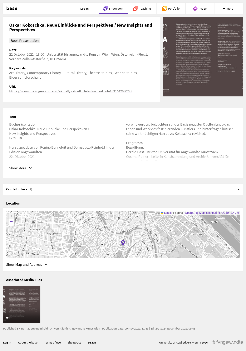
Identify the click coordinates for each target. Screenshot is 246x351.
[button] (123, 243)
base (11, 8)
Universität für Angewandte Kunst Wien (75, 328)
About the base (27, 342)
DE (89, 342)
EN (94, 342)
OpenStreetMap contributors (202, 213)
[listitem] (21, 304)
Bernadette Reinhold (34, 328)
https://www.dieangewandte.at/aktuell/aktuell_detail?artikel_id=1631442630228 (70, 91)
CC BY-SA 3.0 (230, 213)
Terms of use (52, 342)
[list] (123, 304)
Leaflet (167, 213)
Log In (7, 342)
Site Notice (74, 342)
